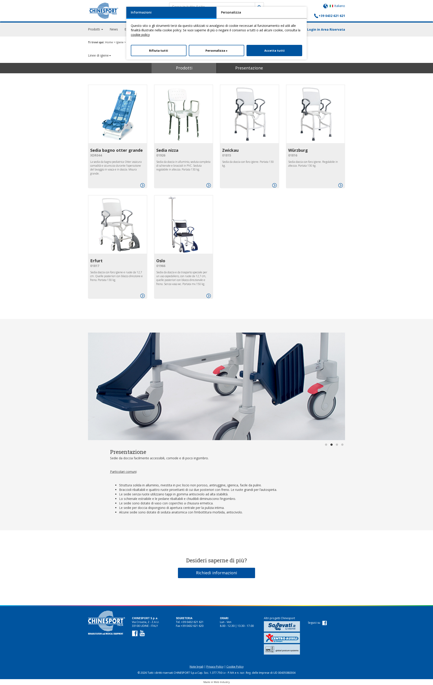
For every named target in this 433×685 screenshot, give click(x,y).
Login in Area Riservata (326, 29)
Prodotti (184, 68)
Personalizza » (216, 50)
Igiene (120, 42)
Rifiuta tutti (158, 50)
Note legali (196, 667)
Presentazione (249, 68)
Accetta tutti (274, 50)
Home (109, 42)
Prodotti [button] (94, 29)
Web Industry (222, 682)
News (114, 29)
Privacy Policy (214, 667)
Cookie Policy (235, 667)
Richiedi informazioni (216, 572)
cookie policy (140, 34)
